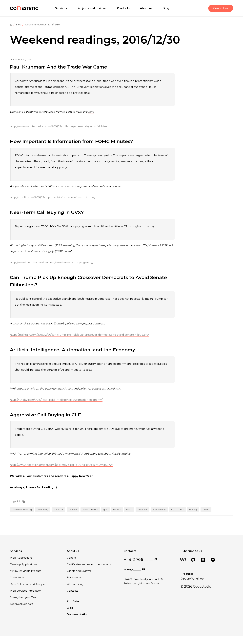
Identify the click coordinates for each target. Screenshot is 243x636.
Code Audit (17, 577)
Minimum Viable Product (25, 570)
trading (193, 509)
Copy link (15, 501)
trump (206, 509)
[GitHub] (193, 560)
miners (117, 509)
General (72, 557)
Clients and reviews (79, 570)
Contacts (72, 590)
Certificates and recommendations (89, 564)
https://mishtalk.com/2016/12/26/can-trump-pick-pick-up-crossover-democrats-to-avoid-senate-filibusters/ (79, 334)
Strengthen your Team (24, 597)
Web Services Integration (25, 590)
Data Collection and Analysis (27, 584)
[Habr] (203, 560)
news (129, 509)
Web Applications (21, 557)
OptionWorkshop (192, 578)
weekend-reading (22, 509)
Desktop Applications (23, 564)
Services (61, 8)
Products (123, 8)
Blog (166, 8)
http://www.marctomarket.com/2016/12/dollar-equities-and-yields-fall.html (59, 126)
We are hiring (75, 584)
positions (142, 509)
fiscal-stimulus (90, 509)
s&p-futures (177, 509)
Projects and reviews (92, 8)
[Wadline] (183, 560)
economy (43, 509)
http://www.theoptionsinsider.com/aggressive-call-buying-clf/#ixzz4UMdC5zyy (61, 464)
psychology (159, 509)
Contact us (220, 8)
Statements (74, 577)
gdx (105, 509)
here (91, 111)
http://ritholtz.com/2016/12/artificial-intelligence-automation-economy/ (56, 399)
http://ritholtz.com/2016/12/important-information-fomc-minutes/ (52, 197)
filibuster (58, 509)
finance (73, 509)
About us (146, 8)
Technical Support (21, 603)
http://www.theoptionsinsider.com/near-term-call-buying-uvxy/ (51, 262)
